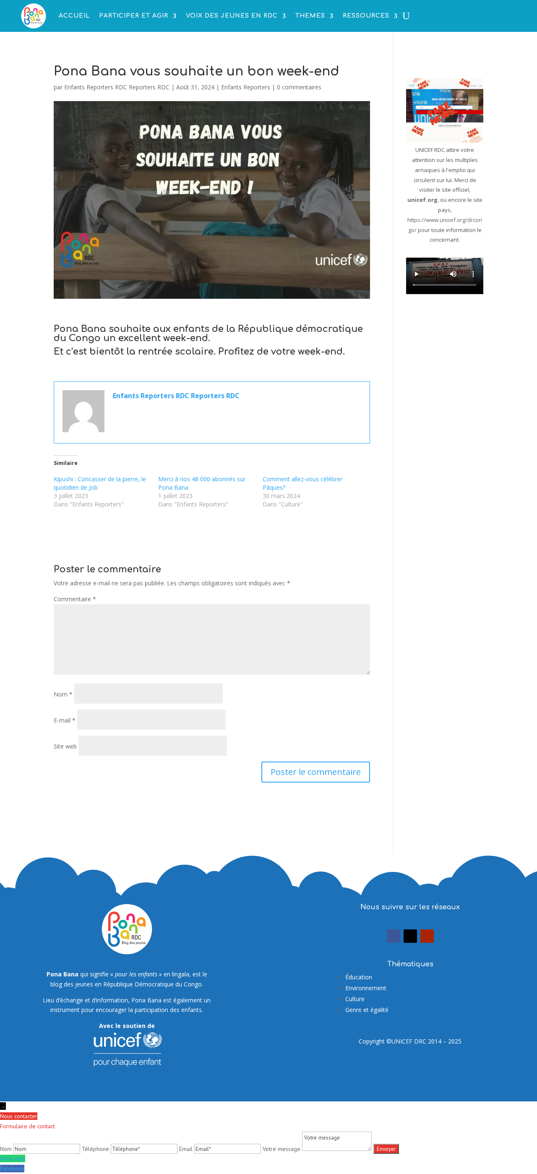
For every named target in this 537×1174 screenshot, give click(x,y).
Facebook (12, 1168)
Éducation (358, 977)
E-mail (65, 720)
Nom (63, 694)
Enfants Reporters (245, 87)
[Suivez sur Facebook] (393, 936)
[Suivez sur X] (410, 936)
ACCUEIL (74, 16)
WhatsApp (12, 1158)
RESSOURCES (366, 16)
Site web (65, 746)
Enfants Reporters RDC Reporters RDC (116, 87)
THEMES (310, 16)
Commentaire (75, 599)
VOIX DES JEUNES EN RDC (232, 16)
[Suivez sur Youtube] (427, 936)
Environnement (365, 988)
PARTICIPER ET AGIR (133, 16)
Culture (355, 999)
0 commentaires (299, 87)
